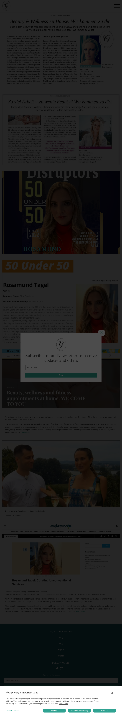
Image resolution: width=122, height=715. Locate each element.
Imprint (17, 711)
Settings (54, 711)
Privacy (9, 711)
